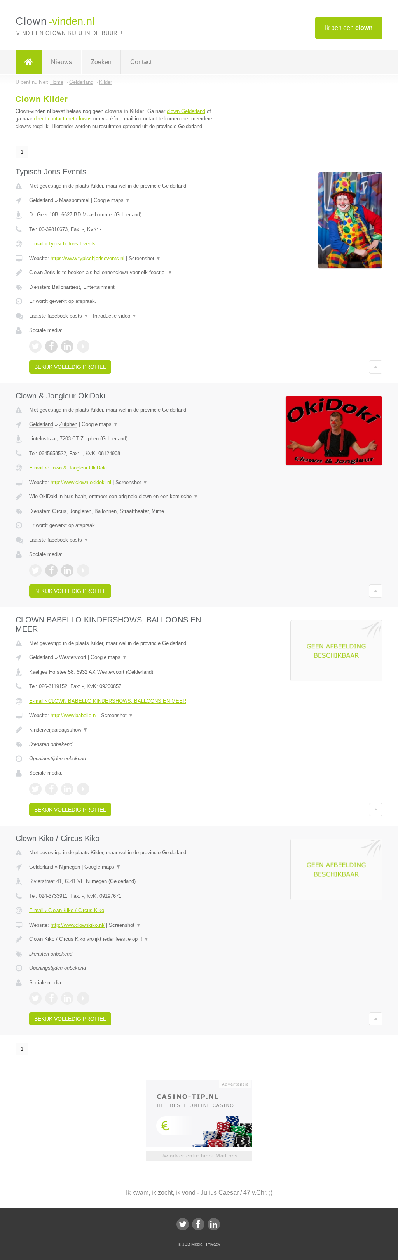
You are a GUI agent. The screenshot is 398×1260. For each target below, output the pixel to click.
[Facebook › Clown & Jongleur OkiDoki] (51, 570)
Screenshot (145, 258)
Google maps (112, 200)
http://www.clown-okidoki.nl (81, 482)
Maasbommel (74, 200)
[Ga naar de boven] (375, 367)
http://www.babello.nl (74, 715)
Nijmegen (69, 867)
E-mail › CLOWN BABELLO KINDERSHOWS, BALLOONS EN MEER (107, 701)
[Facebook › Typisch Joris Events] (51, 346)
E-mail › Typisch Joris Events (62, 244)
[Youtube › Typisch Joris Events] (83, 346)
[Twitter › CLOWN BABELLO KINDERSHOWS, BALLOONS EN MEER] (35, 789)
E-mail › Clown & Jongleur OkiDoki (68, 468)
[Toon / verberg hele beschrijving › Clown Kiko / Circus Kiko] (123, 939)
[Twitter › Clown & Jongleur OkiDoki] (35, 570)
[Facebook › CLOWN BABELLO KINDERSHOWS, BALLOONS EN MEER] (51, 789)
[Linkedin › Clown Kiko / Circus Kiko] (67, 998)
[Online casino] (204, 1083)
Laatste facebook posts (59, 316)
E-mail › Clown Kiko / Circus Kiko (66, 910)
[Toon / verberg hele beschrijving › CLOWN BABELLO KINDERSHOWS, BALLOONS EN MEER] (123, 730)
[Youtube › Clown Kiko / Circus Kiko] (83, 998)
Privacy (213, 1244)
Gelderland (41, 200)
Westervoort (72, 657)
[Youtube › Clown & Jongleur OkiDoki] (83, 570)
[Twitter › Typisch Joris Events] (35, 346)
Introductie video (115, 316)
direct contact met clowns (63, 119)
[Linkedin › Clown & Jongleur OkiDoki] (67, 570)
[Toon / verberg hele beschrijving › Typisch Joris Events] (123, 272)
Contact (141, 62)
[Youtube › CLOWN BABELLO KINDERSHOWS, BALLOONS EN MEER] (83, 789)
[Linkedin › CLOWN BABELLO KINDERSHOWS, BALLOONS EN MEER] (67, 789)
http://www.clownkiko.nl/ (78, 925)
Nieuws (61, 62)
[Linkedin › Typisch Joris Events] (67, 346)
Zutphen (68, 424)
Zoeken (101, 62)
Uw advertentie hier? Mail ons (199, 1156)
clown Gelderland (186, 111)
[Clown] (29, 62)
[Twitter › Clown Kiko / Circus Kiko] (35, 998)
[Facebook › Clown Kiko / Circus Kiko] (51, 998)
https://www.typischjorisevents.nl (87, 258)
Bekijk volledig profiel (70, 367)
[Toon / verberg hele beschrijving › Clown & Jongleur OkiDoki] (123, 497)
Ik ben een (349, 27)
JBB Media (192, 1244)
